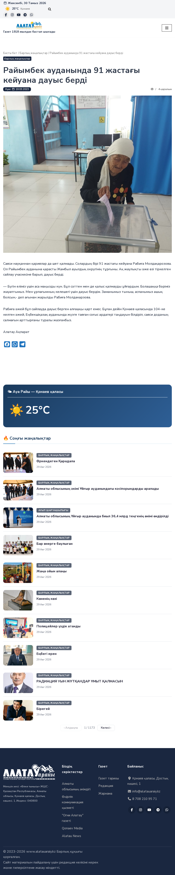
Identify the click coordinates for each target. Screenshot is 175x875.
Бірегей (43, 708)
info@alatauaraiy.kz (145, 791)
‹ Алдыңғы (71, 728)
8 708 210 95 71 (144, 799)
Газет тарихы (108, 778)
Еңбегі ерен (46, 653)
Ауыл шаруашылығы (53, 510)
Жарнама (105, 793)
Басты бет (10, 53)
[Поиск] (49, 9)
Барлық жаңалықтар (34, 53)
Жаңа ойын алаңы (51, 571)
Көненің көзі (46, 598)
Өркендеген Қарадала (55, 461)
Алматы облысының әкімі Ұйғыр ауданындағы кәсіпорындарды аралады (97, 488)
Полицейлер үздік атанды (58, 626)
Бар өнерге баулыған (54, 543)
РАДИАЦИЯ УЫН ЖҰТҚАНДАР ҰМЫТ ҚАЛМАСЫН (79, 681)
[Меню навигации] (167, 28)
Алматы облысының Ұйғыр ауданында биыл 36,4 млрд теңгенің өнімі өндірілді (102, 516)
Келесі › (106, 728)
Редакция (105, 786)
